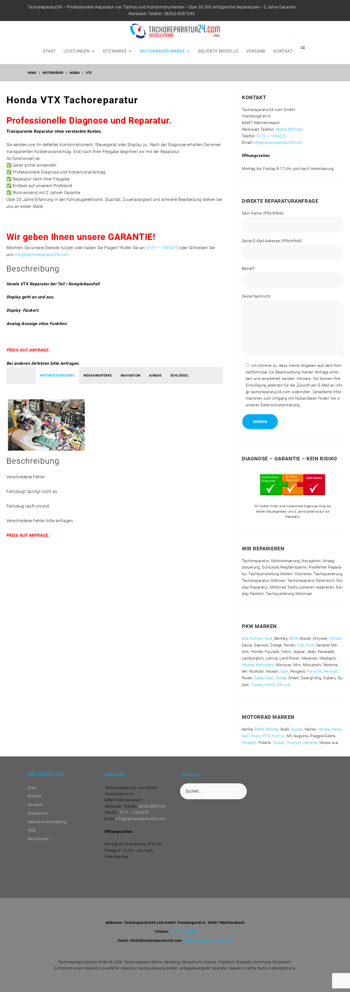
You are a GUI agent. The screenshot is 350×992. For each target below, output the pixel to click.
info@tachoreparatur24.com (42, 254)
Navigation (131, 375)
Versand (35, 804)
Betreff (248, 268)
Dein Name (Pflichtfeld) (263, 213)
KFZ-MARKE (115, 51)
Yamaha (310, 742)
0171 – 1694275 (162, 247)
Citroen (336, 638)
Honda (74, 73)
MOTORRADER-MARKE (162, 51)
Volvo (269, 684)
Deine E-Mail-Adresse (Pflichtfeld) (272, 241)
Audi (268, 638)
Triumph (293, 742)
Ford (310, 645)
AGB (31, 830)
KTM (266, 736)
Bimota (272, 729)
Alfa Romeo (252, 638)
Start (32, 787)
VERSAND (256, 51)
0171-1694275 (182, 931)
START (49, 51)
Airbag (155, 375)
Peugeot (249, 742)
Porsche (314, 671)
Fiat (300, 645)
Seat (269, 678)
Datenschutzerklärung (47, 821)
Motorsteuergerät (57, 375)
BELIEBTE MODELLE (218, 51)
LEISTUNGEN (76, 51)
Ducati (297, 729)
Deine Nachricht (256, 296)
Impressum (38, 813)
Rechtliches (38, 839)
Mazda (248, 665)
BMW (293, 638)
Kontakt (34, 796)
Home (32, 73)
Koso (255, 736)
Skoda (280, 678)
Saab (258, 678)
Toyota (257, 684)
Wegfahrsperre (98, 375)
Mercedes (265, 665)
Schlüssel (179, 375)
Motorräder (53, 73)
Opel (284, 671)
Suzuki (278, 742)
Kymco (278, 736)
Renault (330, 671)
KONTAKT (283, 51)
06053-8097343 (179, 13)
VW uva (283, 684)
